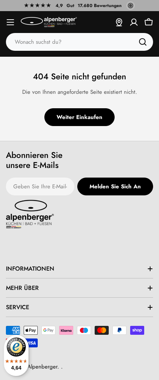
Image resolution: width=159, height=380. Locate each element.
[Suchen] (142, 41)
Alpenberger (42, 367)
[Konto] (133, 22)
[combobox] (79, 42)
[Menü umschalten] (10, 22)
